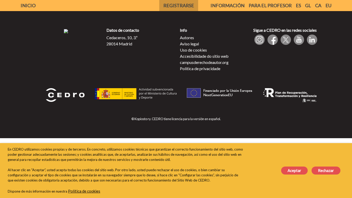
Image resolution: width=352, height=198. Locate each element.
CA (318, 5)
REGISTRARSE (178, 5)
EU (328, 5)
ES (298, 5)
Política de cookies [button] (84, 191)
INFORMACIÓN (228, 5)
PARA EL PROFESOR (270, 5)
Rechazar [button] (326, 170)
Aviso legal (189, 43)
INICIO (28, 5)
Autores (187, 37)
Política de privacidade (200, 68)
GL (308, 5)
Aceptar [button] (294, 170)
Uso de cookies (193, 49)
